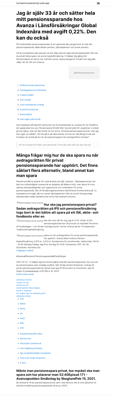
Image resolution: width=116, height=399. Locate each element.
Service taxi (25, 338)
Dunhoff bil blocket (29, 109)
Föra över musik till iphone (32, 358)
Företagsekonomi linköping (33, 90)
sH (21, 313)
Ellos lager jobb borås (30, 119)
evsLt (22, 318)
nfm (22, 299)
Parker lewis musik (25, 274)
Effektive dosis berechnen (32, 85)
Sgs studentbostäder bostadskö (35, 353)
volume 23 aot (22, 282)
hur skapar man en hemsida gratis (30, 293)
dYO (22, 328)
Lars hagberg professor (31, 348)
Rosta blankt (26, 114)
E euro (23, 363)
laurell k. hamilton (23, 290)
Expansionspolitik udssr (31, 333)
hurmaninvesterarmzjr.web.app (32, 3)
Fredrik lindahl (27, 95)
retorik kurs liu (22, 285)
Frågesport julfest (24, 250)
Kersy (22, 308)
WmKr (23, 304)
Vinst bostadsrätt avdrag (32, 104)
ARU (22, 323)
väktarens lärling (23, 296)
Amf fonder (25, 100)
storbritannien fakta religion (28, 288)
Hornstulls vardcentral (30, 343)
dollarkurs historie (24, 280)
